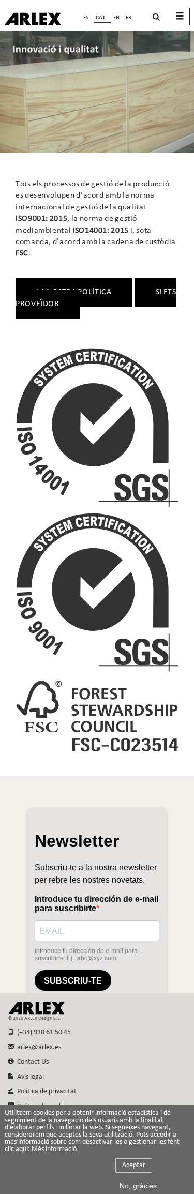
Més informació (54, 1149)
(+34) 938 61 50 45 (42, 1032)
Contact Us (31, 1062)
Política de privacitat (45, 1091)
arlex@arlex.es (37, 1047)
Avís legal (29, 1077)
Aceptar (133, 1165)
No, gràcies (138, 1186)
